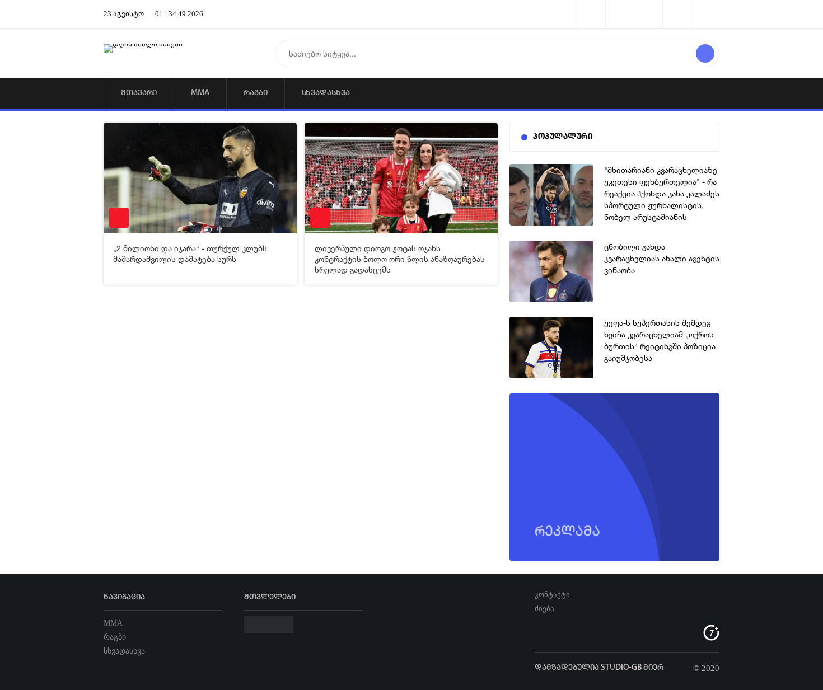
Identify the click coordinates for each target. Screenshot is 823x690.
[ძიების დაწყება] (705, 53)
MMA (200, 93)
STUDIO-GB (621, 668)
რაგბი (256, 93)
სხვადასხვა (326, 93)
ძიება (544, 608)
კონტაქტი (552, 594)
